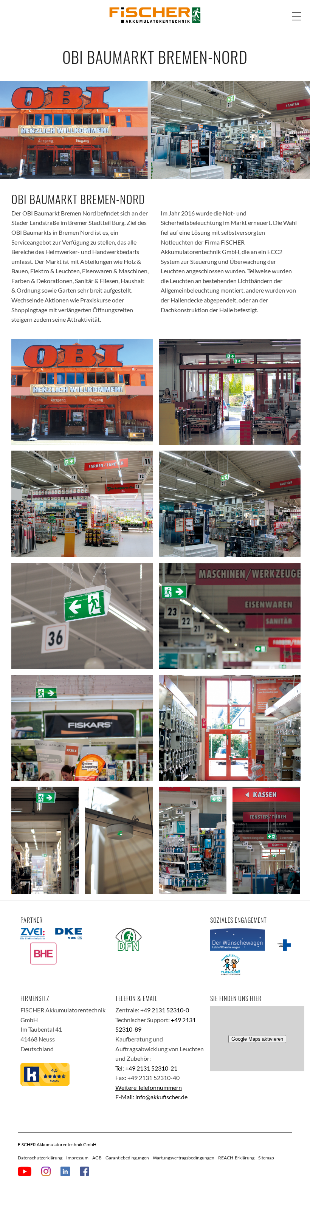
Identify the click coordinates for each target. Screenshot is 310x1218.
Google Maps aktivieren (257, 1039)
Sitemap (266, 1158)
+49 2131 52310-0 (164, 1009)
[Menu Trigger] (296, 16)
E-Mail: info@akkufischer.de (151, 1096)
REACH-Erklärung (236, 1158)
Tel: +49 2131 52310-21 (146, 1068)
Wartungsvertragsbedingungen (183, 1158)
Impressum (77, 1158)
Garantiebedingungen (127, 1158)
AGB (97, 1158)
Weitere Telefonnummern (148, 1087)
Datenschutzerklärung (40, 1158)
